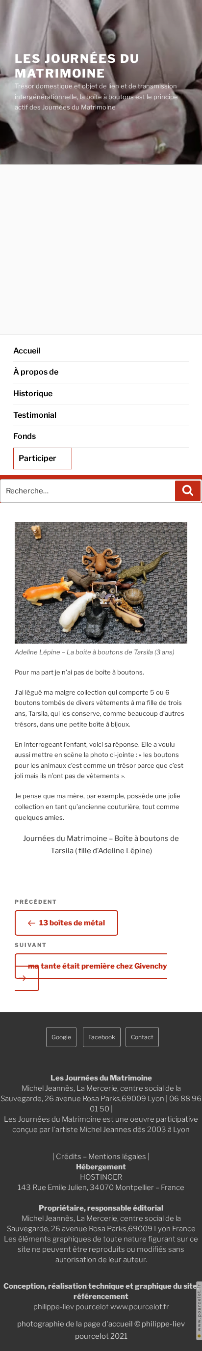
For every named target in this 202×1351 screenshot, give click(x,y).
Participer (37, 458)
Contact (142, 1037)
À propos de (35, 372)
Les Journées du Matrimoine (77, 66)
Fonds (24, 436)
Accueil (26, 350)
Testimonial (34, 415)
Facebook (101, 1037)
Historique (32, 393)
